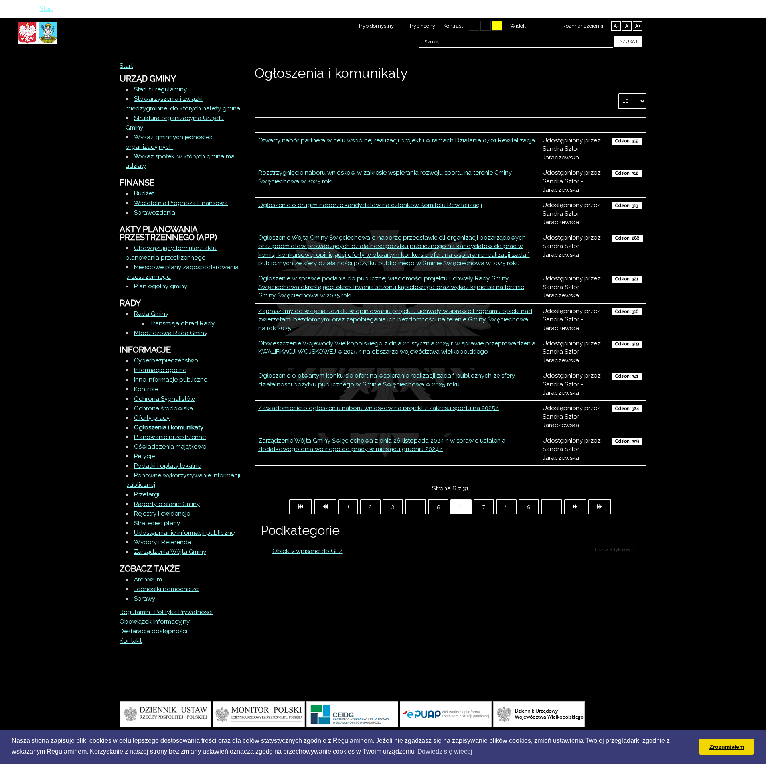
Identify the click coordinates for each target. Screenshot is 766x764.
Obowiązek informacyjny (155, 621)
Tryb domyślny (375, 26)
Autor (573, 124)
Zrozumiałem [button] (726, 747)
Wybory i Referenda (162, 542)
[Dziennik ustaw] (165, 713)
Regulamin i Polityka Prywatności (166, 612)
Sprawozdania (154, 212)
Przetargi (146, 494)
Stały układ (538, 26)
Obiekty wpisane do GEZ (307, 551)
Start (126, 65)
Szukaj (628, 41)
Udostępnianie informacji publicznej (185, 532)
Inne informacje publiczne (170, 379)
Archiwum (148, 579)
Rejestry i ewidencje (162, 513)
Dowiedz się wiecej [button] (444, 751)
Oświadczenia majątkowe (170, 446)
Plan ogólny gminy (160, 286)
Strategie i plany (157, 523)
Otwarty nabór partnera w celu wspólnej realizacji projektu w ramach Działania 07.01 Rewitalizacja (396, 140)
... (415, 507)
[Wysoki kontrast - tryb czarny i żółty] (485, 26)
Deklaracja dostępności (153, 631)
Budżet (144, 193)
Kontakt (131, 640)
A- (616, 26)
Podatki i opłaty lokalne (167, 465)
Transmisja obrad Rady (182, 323)
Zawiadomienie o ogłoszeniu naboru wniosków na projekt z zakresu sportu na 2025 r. (378, 408)
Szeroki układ (549, 26)
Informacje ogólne (160, 370)
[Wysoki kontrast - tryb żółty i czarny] (497, 26)
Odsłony (627, 124)
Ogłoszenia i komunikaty (168, 427)
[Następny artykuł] (575, 506)
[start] (300, 506)
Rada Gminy (151, 313)
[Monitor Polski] (259, 713)
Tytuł (397, 124)
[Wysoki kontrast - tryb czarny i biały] (474, 26)
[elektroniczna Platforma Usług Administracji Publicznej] (446, 713)
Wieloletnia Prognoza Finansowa (181, 203)
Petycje (144, 456)
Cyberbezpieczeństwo (166, 360)
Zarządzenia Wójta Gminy (170, 551)
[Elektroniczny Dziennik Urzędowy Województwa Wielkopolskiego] (539, 713)
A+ (637, 26)
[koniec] (599, 506)
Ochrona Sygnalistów (164, 398)
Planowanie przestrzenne (170, 437)
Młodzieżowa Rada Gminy (170, 333)
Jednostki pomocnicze (166, 589)
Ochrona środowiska (163, 408)
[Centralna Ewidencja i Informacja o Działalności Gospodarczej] (352, 713)
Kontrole (146, 389)
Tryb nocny (421, 26)
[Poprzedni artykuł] (325, 506)
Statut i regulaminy (160, 89)
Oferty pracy (152, 417)
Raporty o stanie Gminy (167, 504)
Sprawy (144, 598)
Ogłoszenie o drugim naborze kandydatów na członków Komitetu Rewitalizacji (370, 205)
